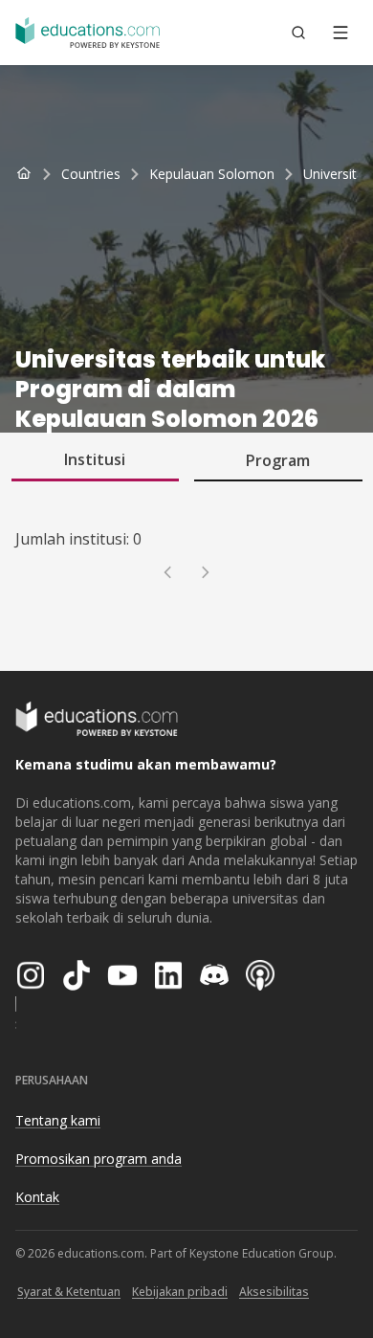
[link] (337, 174)
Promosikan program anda (98, 1158)
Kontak (37, 1197)
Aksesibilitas (274, 1291)
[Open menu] (340, 32)
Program (278, 460)
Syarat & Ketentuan (69, 1291)
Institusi (94, 459)
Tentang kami (57, 1120)
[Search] (298, 32)
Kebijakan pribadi (180, 1291)
